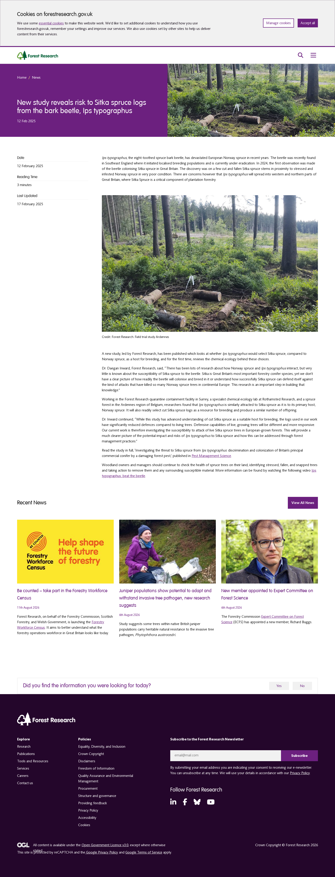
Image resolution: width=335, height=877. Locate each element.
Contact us (25, 783)
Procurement (88, 788)
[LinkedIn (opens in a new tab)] (173, 802)
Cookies (84, 825)
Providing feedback (92, 803)
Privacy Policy (88, 810)
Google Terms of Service (143, 852)
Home (22, 77)
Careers (22, 776)
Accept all (308, 23)
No (302, 686)
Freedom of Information (96, 768)
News (36, 77)
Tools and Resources (32, 761)
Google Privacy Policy (101, 852)
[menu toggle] (313, 55)
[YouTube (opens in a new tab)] (211, 802)
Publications (26, 754)
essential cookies (51, 23)
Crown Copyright (91, 754)
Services (23, 768)
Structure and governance (97, 796)
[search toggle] (300, 55)
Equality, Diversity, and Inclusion (101, 747)
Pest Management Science (211, 456)
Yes (279, 686)
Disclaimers (86, 761)
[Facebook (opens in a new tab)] (185, 802)
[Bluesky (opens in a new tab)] (197, 802)
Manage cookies (278, 23)
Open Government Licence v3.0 (105, 845)
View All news (302, 503)
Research (24, 747)
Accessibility (87, 818)
